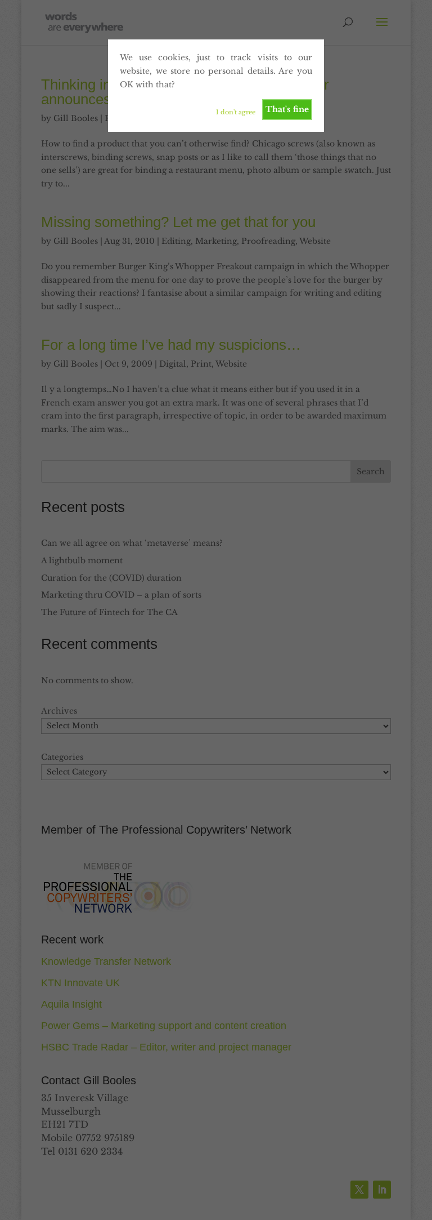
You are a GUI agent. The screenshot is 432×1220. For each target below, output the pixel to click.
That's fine (287, 109)
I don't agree (235, 112)
